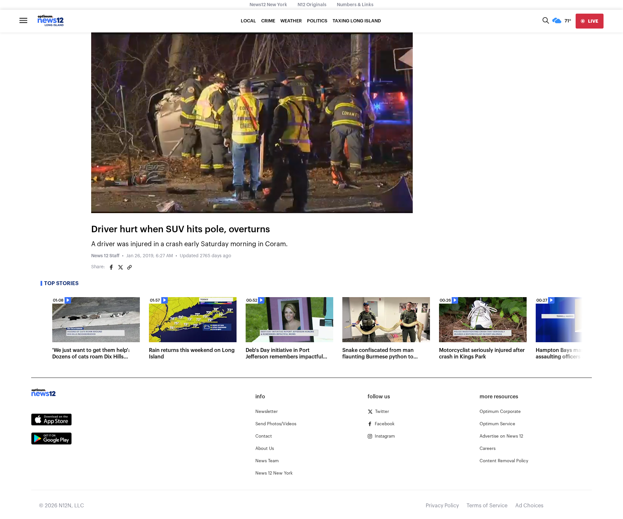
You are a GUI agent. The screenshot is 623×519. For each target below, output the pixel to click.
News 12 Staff (105, 256)
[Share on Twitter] (120, 267)
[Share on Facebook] (111, 267)
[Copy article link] (129, 267)
